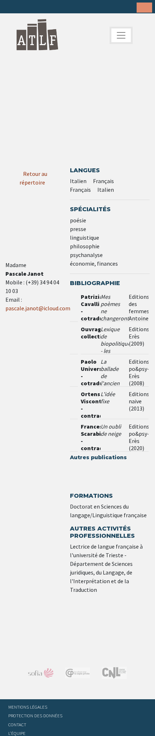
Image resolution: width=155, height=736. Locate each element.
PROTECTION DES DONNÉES (35, 715)
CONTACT (17, 724)
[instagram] (44, 7)
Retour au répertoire (33, 178)
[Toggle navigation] (121, 35)
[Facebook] (11, 7)
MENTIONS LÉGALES (27, 707)
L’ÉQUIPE (17, 733)
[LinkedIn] (33, 7)
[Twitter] (22, 7)
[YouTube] (55, 7)
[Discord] (67, 7)
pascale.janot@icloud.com (37, 308)
